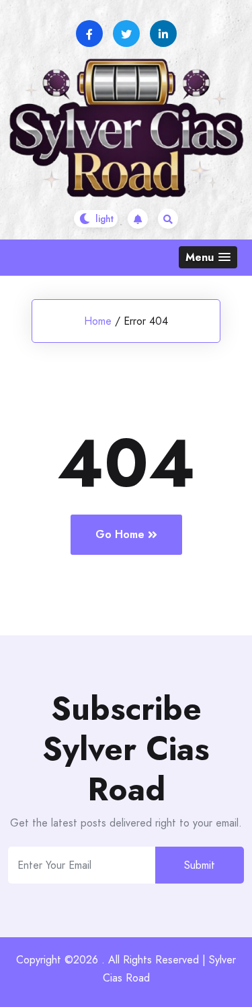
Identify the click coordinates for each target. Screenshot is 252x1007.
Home (98, 321)
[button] (208, 257)
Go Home (119, 534)
